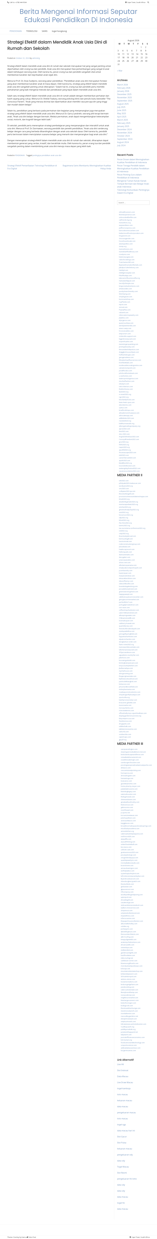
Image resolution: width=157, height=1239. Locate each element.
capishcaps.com (125, 737)
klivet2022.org (124, 520)
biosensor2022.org (126, 515)
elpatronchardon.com (127, 639)
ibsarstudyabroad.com (127, 536)
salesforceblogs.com (126, 259)
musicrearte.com (125, 705)
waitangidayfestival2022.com (129, 468)
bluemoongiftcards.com (129, 963)
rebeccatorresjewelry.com (128, 315)
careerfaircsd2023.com (127, 458)
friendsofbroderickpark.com (129, 628)
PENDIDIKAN (16, 31)
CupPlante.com (124, 302)
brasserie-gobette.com (127, 702)
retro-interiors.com (126, 386)
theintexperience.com (127, 215)
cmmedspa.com (126, 947)
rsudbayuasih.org (127, 1027)
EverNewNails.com (126, 362)
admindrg (36, 58)
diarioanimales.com (126, 554)
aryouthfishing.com (128, 842)
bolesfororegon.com (128, 1003)
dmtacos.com (126, 768)
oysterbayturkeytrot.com (130, 873)
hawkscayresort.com (126, 549)
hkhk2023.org (124, 444)
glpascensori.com (127, 889)
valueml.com (123, 312)
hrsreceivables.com (126, 331)
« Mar (119, 70)
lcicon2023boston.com (127, 466)
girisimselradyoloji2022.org (129, 510)
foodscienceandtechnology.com (133, 1042)
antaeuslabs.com (125, 289)
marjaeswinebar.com (127, 576)
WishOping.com (125, 294)
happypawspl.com (126, 594)
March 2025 (122, 119)
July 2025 (121, 107)
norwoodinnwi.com (128, 995)
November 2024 (124, 132)
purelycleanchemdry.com (128, 291)
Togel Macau (123, 1166)
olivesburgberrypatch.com (130, 881)
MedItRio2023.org (125, 463)
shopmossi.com (126, 910)
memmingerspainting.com (128, 344)
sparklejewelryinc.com (129, 860)
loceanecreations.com (129, 982)
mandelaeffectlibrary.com (128, 252)
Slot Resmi (122, 1172)
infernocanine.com (128, 918)
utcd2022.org (123, 512)
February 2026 (123, 88)
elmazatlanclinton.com (127, 578)
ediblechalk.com (125, 726)
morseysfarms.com (126, 708)
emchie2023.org (125, 507)
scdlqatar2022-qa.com (127, 491)
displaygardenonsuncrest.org (130, 716)
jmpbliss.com (124, 318)
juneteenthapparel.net (129, 1032)
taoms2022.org (124, 525)
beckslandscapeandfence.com (132, 754)
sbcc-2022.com (124, 434)
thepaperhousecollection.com (132, 921)
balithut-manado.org (126, 423)
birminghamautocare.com (128, 663)
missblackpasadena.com (130, 828)
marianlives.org (125, 222)
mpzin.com (123, 304)
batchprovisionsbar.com (128, 700)
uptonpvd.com (126, 897)
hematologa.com (127, 778)
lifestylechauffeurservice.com (130, 360)
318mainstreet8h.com (127, 618)
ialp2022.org (123, 517)
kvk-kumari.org (126, 1040)
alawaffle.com (126, 839)
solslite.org (125, 926)
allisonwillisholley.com (129, 923)
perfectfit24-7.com (125, 602)
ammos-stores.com (128, 979)
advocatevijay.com (126, 415)
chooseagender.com (126, 238)
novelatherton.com (128, 1013)
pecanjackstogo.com (128, 855)
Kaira (24, 1237)
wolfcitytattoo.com (127, 871)
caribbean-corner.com (129, 960)
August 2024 (123, 142)
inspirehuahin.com (126, 341)
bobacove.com (124, 684)
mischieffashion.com (126, 381)
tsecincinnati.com (125, 541)
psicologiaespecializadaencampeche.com (136, 765)
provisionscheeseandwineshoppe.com (133, 496)
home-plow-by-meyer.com (130, 786)
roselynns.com (124, 254)
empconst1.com (125, 333)
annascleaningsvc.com (129, 868)
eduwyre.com (124, 384)
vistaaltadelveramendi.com (131, 757)
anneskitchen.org (127, 831)
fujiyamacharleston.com (128, 636)
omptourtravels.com (128, 1021)
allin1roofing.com (127, 937)
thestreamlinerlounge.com (130, 1008)
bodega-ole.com (127, 1005)
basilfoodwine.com (128, 955)
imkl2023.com (124, 455)
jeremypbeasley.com (127, 347)
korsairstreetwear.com (129, 815)
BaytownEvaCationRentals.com (130, 265)
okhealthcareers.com (127, 212)
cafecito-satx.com (127, 849)
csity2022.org (124, 533)
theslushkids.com (127, 884)
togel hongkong (59, 31)
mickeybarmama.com (127, 689)
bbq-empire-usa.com (126, 718)
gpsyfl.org (122, 739)
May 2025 (121, 113)
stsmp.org (122, 246)
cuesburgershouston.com (130, 762)
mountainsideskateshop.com (132, 971)
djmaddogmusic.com (128, 931)
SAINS (44, 31)
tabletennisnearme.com (128, 729)
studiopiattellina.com (126, 631)
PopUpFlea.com (125, 310)
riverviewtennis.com (126, 710)
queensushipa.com (126, 323)
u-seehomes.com (125, 376)
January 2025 (123, 126)
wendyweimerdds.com (127, 325)
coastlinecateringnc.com (130, 760)
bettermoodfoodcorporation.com (131, 233)
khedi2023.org (124, 499)
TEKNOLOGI (31, 31)
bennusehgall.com (126, 539)
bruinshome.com (127, 865)
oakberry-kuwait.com (127, 623)
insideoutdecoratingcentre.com (130, 365)
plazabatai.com (124, 547)
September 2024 (124, 139)
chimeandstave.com (128, 799)
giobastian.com (126, 886)
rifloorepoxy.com (127, 892)
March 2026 (122, 84)
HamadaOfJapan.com (127, 281)
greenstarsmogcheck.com (128, 591)
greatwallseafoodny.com (130, 802)
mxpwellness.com (127, 916)
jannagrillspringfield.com (128, 634)
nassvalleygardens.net (129, 1016)
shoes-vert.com (125, 562)
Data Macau (122, 1076)
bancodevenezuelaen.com (129, 230)
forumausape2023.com (127, 452)
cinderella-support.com (127, 336)
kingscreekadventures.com (129, 286)
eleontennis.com (125, 405)
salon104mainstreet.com (128, 613)
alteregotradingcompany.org (129, 426)
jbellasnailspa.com (126, 668)
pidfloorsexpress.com (127, 228)
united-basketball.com (129, 844)
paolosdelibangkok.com (128, 681)
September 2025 (124, 100)
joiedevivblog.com (127, 987)
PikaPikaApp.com (125, 275)
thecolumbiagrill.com (126, 494)
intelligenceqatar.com (127, 273)
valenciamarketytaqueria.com (132, 834)
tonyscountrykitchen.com (128, 665)
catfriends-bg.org (125, 220)
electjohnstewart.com (129, 1019)
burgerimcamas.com (128, 1050)
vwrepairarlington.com (129, 749)
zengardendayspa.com (129, 857)
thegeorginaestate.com (127, 676)
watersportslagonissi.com (128, 378)
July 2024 (121, 145)
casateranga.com (127, 902)
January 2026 (123, 91)
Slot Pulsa (121, 1142)
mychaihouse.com (125, 671)
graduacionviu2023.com (129, 852)
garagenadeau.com (126, 357)
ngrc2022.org (123, 397)
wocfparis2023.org (126, 486)
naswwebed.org (125, 421)
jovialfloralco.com (125, 370)
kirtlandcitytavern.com (129, 974)
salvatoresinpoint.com (127, 368)
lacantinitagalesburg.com (128, 586)
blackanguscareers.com (130, 1000)
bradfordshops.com (126, 410)
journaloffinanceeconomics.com (133, 1037)
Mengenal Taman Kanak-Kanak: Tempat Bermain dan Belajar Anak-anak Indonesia (133, 183)
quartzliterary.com (126, 626)
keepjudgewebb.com (128, 939)
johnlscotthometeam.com (128, 373)
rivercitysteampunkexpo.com (131, 966)
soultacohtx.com (125, 734)
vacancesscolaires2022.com (129, 471)
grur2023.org (123, 442)
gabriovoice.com (127, 807)
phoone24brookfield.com (128, 687)
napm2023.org (124, 447)
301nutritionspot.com (128, 976)
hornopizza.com (127, 773)
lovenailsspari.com (126, 621)
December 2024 (124, 129)
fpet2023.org (123, 392)
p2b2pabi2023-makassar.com (130, 483)
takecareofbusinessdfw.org (129, 278)
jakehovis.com (124, 657)
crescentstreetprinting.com (131, 770)
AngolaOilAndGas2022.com (129, 436)
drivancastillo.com (127, 945)
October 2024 (123, 135)
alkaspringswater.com (127, 615)
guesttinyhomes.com (128, 783)
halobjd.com (123, 270)
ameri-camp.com (125, 328)
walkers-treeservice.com (130, 908)
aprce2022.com (124, 429)
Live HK (120, 1064)
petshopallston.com (128, 818)
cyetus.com (123, 407)
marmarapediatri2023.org (128, 504)
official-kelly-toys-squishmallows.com (133, 713)
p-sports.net (125, 812)
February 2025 (123, 123)
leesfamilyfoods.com (127, 399)
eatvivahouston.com (128, 794)
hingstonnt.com (124, 236)
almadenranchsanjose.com (129, 413)
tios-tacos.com (126, 847)
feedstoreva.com (125, 721)
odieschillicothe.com (126, 584)
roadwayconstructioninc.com (129, 692)
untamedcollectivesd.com (130, 913)
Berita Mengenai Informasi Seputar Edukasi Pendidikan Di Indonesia (78, 16)
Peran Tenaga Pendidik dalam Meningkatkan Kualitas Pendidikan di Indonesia (133, 168)
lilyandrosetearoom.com (130, 879)
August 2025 (123, 104)
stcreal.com (123, 307)
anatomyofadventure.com (130, 942)
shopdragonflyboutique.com (129, 694)
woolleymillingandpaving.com (132, 894)
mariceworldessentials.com (129, 647)
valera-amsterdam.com (129, 990)
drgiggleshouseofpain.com (129, 352)
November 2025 (124, 97)
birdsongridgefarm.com (129, 984)
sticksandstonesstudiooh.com (132, 905)
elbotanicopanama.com (128, 565)
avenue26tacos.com (128, 820)
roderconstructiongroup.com (129, 544)
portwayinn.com (127, 929)
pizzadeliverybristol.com (128, 589)
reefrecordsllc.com (128, 836)
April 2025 (121, 116)
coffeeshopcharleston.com (129, 610)
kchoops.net (125, 968)
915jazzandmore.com (127, 652)
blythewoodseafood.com (128, 679)
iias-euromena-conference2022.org (132, 528)
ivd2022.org (123, 531)
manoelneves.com (126, 249)
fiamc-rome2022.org (126, 644)
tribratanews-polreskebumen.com (133, 1024)
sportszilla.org (124, 697)
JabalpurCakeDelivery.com (129, 267)
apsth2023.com (124, 460)
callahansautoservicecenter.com (131, 597)
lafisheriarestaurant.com (128, 650)
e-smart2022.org (125, 394)
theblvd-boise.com (126, 389)
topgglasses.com (127, 823)
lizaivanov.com (126, 781)
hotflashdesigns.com (127, 355)
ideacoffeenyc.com (126, 581)
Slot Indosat (122, 1070)
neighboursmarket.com (129, 997)
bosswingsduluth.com (127, 660)
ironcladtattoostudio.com (130, 863)
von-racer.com (124, 607)
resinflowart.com (127, 810)
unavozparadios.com (127, 560)
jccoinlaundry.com (125, 570)
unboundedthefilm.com (127, 217)
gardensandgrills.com (129, 953)
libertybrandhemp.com (129, 992)
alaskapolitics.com (126, 244)
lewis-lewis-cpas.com (127, 402)
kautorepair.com (125, 573)
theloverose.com (127, 805)
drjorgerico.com (125, 320)
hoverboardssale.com (127, 241)
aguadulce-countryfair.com (129, 655)
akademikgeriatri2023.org (128, 502)
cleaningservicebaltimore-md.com (133, 752)
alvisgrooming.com (126, 673)
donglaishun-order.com (127, 642)
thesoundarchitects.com (130, 934)
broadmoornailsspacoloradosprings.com (136, 826)
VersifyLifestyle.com (126, 283)
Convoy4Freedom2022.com (129, 439)
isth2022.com (124, 480)
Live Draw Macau (125, 1082)
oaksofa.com (124, 731)
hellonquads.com (125, 552)
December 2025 (124, 94)
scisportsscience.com (129, 1045)
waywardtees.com (126, 225)
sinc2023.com (124, 488)
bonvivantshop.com (126, 299)
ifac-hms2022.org (125, 523)
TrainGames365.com (126, 262)
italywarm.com (126, 1034)
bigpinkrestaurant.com (127, 339)
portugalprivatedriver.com (128, 605)
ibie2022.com (124, 431)
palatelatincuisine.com (129, 789)
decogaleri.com (124, 557)
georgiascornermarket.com (129, 599)
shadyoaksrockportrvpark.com (130, 568)
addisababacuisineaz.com (130, 1048)
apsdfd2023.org (125, 450)
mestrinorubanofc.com (129, 1011)
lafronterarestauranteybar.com (132, 876)
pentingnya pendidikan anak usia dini (47, 155)
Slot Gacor (122, 1136)
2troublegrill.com (127, 900)
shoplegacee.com (125, 296)
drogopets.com (124, 724)
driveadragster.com (128, 775)
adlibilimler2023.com (126, 418)
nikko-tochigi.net (127, 958)
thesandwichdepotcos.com (129, 349)
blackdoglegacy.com (128, 791)
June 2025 (121, 110)
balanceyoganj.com (126, 257)
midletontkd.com (127, 950)
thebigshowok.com (128, 797)
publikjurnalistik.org (128, 1029)
